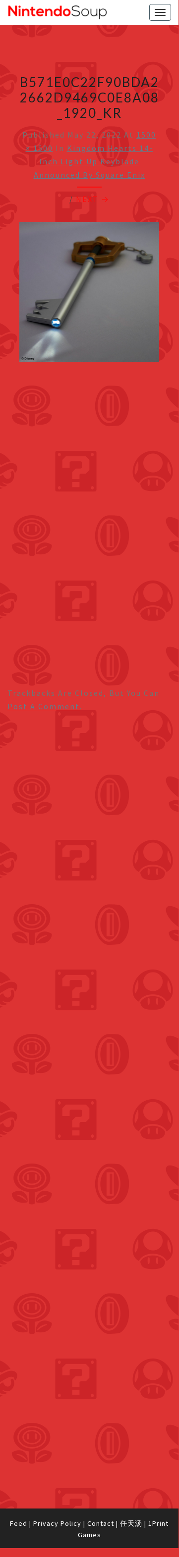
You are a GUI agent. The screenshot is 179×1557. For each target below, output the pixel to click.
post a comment (43, 706)
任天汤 (131, 1523)
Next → (93, 199)
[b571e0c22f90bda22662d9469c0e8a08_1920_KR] (89, 294)
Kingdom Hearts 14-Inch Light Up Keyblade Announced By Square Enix (93, 161)
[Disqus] (89, 1109)
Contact (100, 1523)
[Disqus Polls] (89, 849)
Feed (18, 1523)
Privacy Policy (57, 1523)
